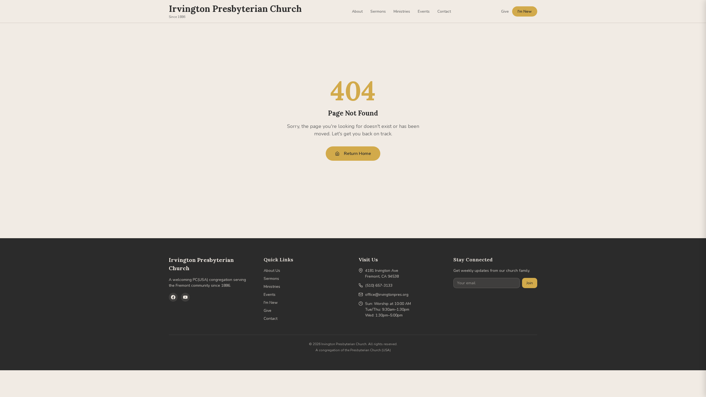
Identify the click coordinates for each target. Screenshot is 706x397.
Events (424, 11)
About (357, 11)
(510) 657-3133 (378, 285)
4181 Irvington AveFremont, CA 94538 (382, 273)
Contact (444, 11)
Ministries (402, 11)
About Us (272, 270)
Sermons (378, 11)
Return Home (357, 154)
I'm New (525, 11)
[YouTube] (185, 297)
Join (529, 283)
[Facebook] (173, 297)
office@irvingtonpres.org (386, 294)
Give (505, 11)
